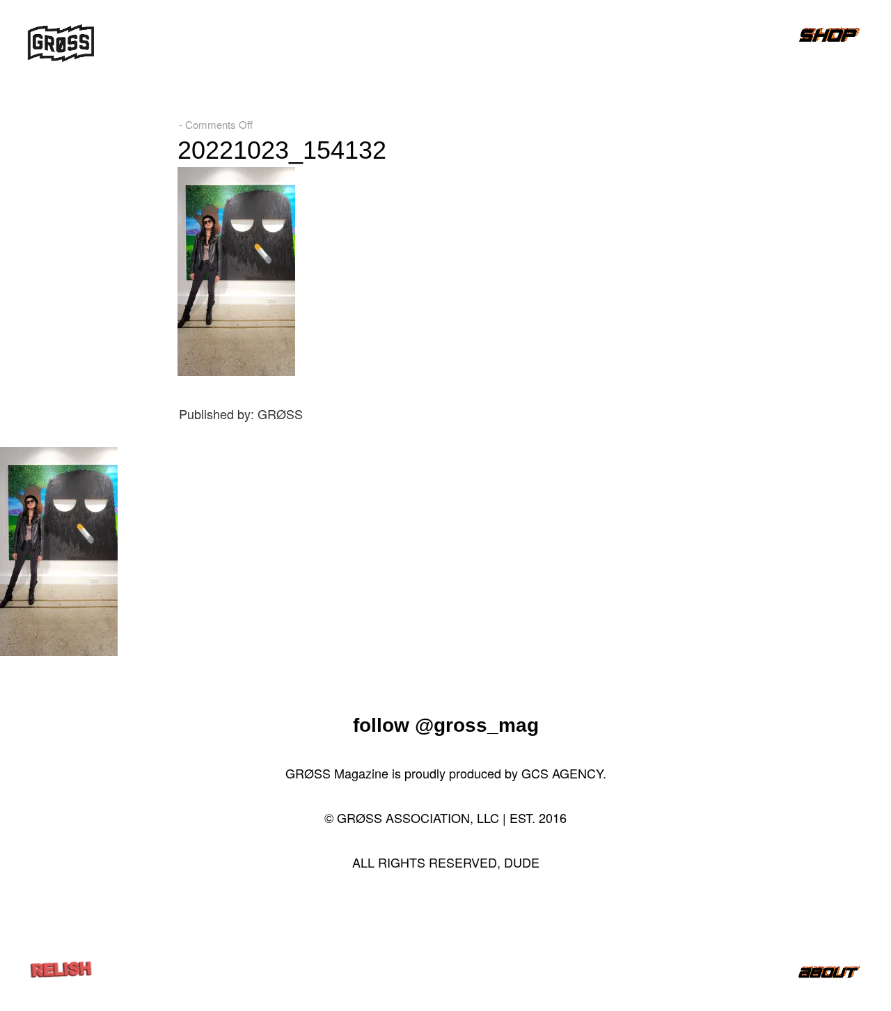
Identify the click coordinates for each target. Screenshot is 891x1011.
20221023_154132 (282, 150)
